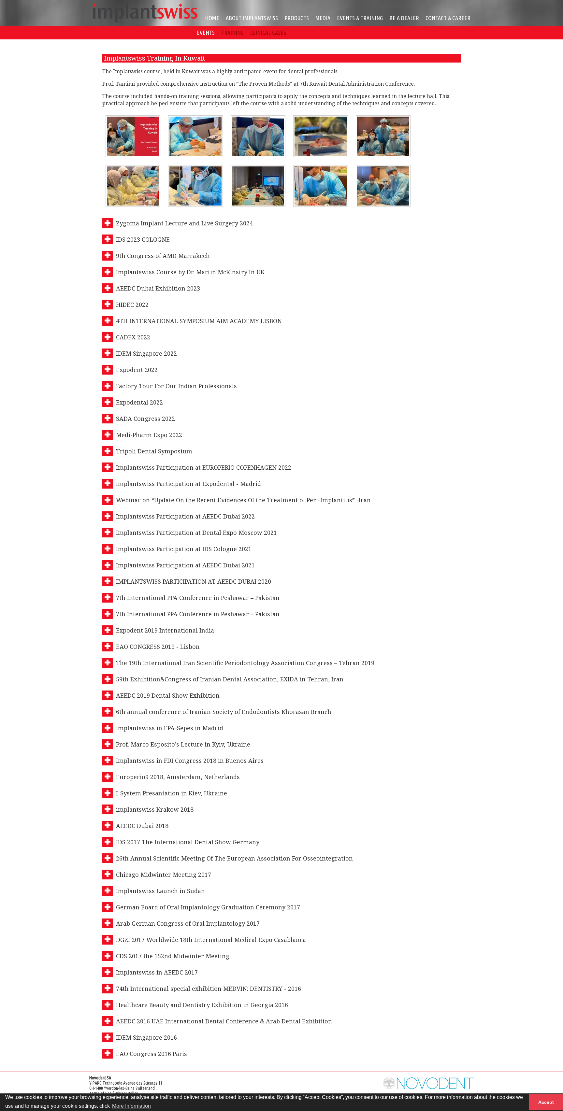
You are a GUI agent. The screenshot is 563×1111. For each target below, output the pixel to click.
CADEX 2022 (133, 337)
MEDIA (322, 18)
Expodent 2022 (137, 370)
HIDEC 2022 (132, 304)
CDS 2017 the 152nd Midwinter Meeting (172, 956)
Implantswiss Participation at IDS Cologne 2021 (184, 549)
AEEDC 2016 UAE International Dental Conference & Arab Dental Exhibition (224, 1021)
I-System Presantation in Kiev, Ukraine (171, 793)
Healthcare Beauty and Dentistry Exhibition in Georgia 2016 (202, 1005)
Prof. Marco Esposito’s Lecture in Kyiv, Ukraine (183, 744)
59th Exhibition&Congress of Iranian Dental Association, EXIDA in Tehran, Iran (229, 679)
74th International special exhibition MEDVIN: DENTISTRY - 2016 (208, 988)
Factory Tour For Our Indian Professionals (176, 386)
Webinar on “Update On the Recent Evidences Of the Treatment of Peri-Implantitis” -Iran (243, 500)
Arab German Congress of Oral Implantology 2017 (188, 923)
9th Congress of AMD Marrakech (163, 256)
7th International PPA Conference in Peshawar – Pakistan (198, 598)
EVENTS (206, 32)
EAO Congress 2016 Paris (151, 1054)
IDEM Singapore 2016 (146, 1037)
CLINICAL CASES (268, 32)
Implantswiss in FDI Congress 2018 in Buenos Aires (190, 760)
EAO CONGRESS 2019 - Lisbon (158, 646)
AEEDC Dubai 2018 (142, 826)
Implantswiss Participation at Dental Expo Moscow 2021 (196, 532)
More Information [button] (131, 1106)
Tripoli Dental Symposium (154, 451)
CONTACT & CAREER (448, 18)
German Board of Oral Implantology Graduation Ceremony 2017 (208, 907)
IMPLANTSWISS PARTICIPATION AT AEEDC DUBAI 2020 (193, 581)
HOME (212, 18)
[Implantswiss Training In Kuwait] (133, 136)
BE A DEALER (404, 18)
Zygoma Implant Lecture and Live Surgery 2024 (184, 223)
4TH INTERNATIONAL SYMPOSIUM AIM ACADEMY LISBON (199, 321)
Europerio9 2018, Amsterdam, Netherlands (178, 777)
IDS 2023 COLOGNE (143, 239)
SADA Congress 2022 (145, 418)
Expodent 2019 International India (165, 630)
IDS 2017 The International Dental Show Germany (187, 842)
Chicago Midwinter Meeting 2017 (163, 874)
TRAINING (232, 32)
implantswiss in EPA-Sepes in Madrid (169, 728)
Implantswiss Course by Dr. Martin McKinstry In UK (190, 272)
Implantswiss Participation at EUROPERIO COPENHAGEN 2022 (203, 467)
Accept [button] (546, 1102)
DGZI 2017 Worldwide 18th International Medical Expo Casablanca (211, 940)
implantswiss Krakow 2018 (155, 809)
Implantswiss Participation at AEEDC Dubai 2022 (185, 516)
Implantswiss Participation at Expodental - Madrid (188, 484)
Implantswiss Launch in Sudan (160, 891)
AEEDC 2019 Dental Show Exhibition (168, 695)
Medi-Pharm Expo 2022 (149, 435)
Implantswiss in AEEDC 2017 (157, 972)
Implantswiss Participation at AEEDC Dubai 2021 (185, 565)
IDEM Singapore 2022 (146, 353)
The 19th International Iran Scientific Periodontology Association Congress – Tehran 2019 (245, 663)
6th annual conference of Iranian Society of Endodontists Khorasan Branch (223, 712)
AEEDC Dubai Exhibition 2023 (158, 288)
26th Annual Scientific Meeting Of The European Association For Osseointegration (234, 858)
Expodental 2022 (139, 402)
